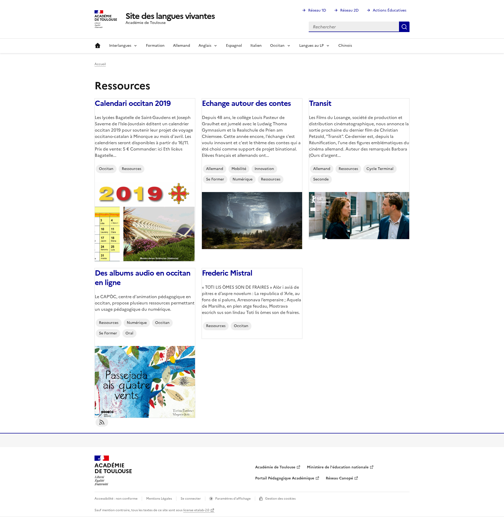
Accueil (97, 45)
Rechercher (404, 27)
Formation (155, 45)
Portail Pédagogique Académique (284, 478)
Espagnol (234, 45)
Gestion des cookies (280, 498)
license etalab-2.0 (196, 510)
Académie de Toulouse (275, 467)
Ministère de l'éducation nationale (338, 467)
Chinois (345, 45)
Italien (256, 45)
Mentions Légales (159, 498)
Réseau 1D (317, 10)
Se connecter (191, 498)
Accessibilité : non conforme (116, 498)
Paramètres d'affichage (233, 498)
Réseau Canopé (339, 478)
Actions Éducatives (389, 10)
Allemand (181, 45)
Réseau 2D (349, 10)
